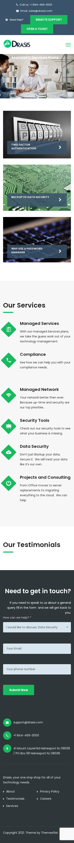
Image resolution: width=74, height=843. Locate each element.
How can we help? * (17, 617)
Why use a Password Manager (27, 250)
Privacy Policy (49, 791)
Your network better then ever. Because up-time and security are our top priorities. (44, 402)
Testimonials (15, 799)
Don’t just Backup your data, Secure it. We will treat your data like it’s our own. (43, 459)
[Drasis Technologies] (21, 43)
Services (12, 806)
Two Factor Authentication (23, 146)
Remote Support (49, 20)
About (10, 791)
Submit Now (18, 690)
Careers (45, 799)
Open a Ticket (37, 29)
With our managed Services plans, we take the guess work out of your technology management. (45, 336)
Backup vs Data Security (30, 197)
